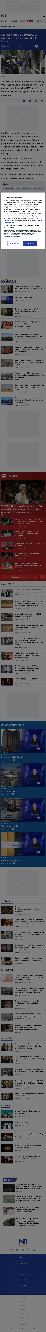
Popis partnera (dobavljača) (12, 236)
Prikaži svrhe (14, 243)
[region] (23, 220)
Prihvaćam (30, 243)
